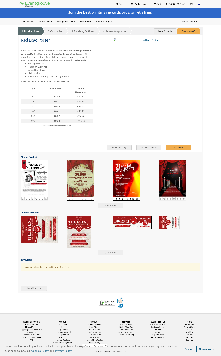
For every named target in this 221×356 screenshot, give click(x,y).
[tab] (110, 205)
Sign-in (63, 327)
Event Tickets (94, 327)
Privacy (189, 330)
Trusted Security (107, 302)
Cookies (189, 332)
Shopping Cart (63, 335)
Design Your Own (94, 332)
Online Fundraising (126, 335)
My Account (63, 330)
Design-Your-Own (126, 327)
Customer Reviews (157, 324)
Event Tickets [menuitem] (27, 21)
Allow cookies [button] (206, 349)
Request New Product (94, 340)
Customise (55, 31)
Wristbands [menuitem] (85, 21)
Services (189, 337)
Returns (189, 335)
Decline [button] (189, 349)
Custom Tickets (95, 335)
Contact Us (31, 332)
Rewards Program (158, 337)
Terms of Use (189, 324)
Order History (63, 337)
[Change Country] (200, 4)
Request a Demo (157, 335)
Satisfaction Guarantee (32, 337)
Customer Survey (158, 327)
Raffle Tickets (94, 330)
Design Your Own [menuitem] (66, 21)
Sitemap (158, 332)
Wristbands (94, 337)
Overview (189, 340)
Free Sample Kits (94, 324)
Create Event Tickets (126, 332)
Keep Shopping (165, 31)
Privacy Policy (63, 351)
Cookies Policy (40, 351)
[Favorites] (191, 4)
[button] (73, 351)
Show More (111, 205)
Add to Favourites (150, 147)
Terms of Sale (189, 327)
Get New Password (63, 332)
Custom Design (126, 324)
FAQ (31, 340)
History (158, 330)
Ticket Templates (126, 330)
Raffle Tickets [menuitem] (45, 21)
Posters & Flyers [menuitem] (104, 21)
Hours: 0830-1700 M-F (31, 335)
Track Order (63, 324)
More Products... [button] (190, 21)
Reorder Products (63, 340)
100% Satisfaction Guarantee (120, 302)
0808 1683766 (176, 4)
